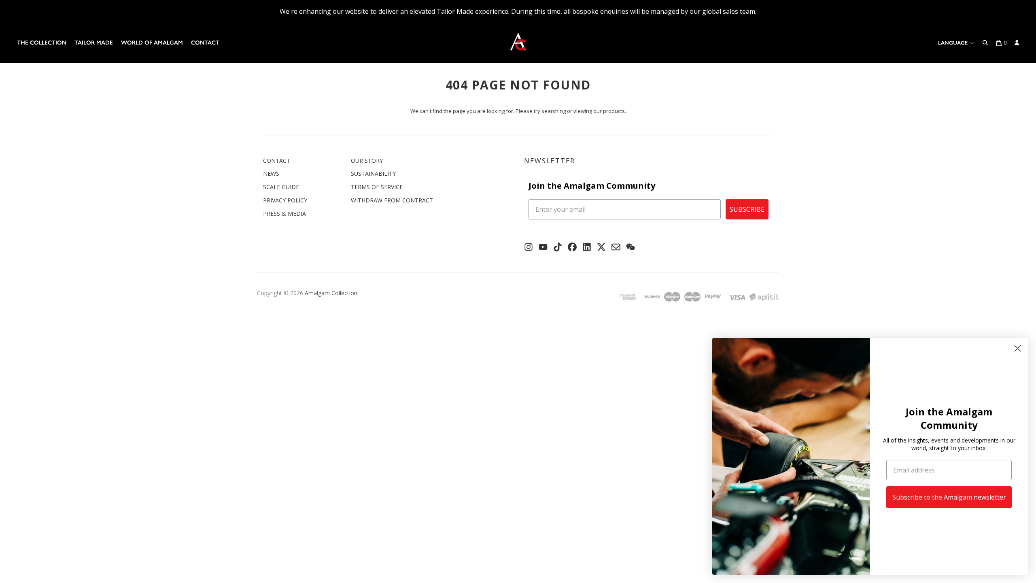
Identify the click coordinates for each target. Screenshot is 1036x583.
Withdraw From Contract (392, 200)
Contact (205, 42)
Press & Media (284, 213)
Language (953, 43)
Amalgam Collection (331, 293)
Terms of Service (377, 187)
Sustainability (373, 173)
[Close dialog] (1018, 348)
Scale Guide (281, 187)
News (271, 173)
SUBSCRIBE (747, 209)
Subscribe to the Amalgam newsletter (949, 497)
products (614, 111)
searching (553, 111)
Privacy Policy (285, 200)
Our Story (367, 160)
